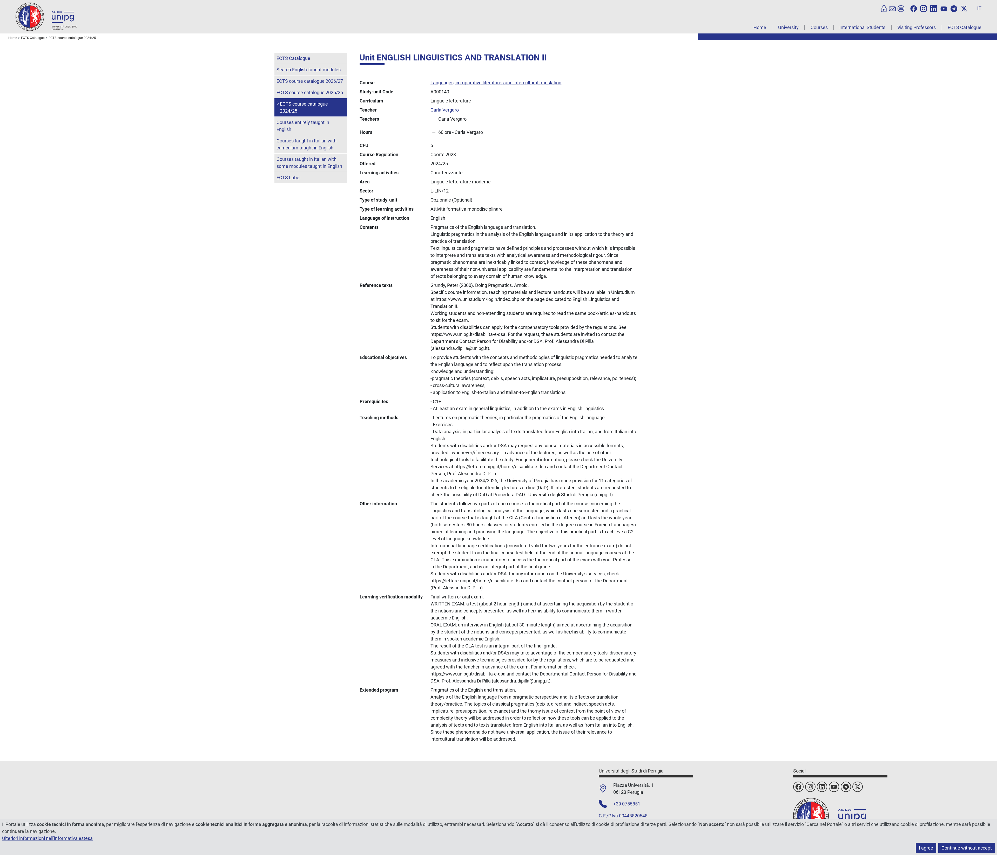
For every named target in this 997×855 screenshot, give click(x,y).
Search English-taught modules (309, 69)
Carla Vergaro (444, 110)
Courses (819, 27)
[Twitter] (964, 8)
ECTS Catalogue (964, 27)
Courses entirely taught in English (303, 126)
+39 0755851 (626, 803)
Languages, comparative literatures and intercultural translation (495, 82)
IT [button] (979, 8)
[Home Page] (47, 16)
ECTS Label (288, 177)
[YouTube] (943, 8)
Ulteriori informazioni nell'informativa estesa (47, 838)
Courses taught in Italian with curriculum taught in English (306, 144)
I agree (926, 848)
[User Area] (883, 8)
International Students (862, 27)
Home (759, 27)
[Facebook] (913, 8)
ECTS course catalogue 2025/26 (310, 92)
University (788, 27)
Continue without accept (966, 848)
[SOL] (901, 8)
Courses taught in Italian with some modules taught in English (309, 162)
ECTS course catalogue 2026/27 (310, 81)
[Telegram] (954, 8)
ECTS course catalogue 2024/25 (304, 107)
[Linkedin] (933, 8)
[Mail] (892, 8)
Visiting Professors (916, 27)
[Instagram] (923, 8)
